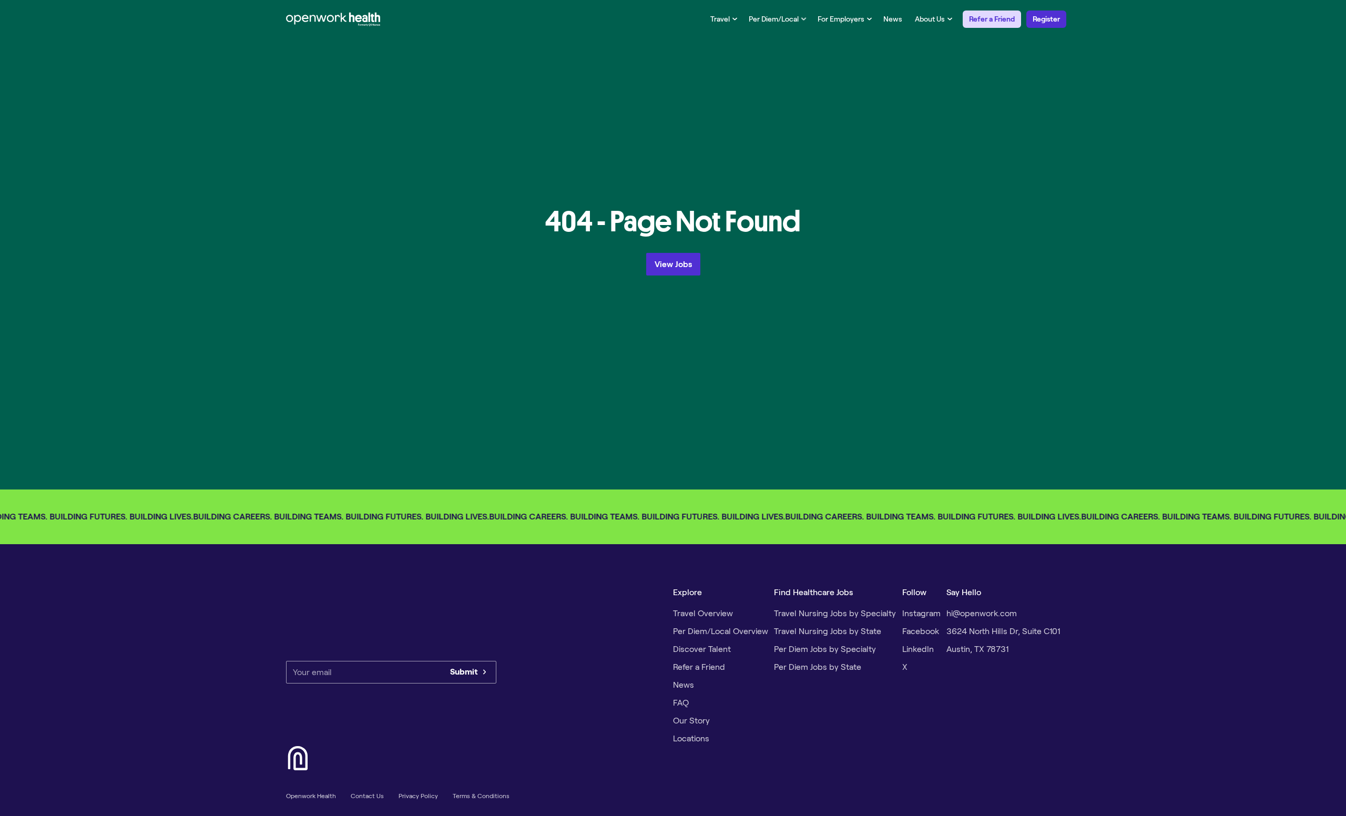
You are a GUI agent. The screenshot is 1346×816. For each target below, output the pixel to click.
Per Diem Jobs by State (817, 666)
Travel (720, 19)
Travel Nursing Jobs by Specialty (835, 613)
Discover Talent (702, 649)
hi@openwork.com (981, 613)
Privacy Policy (418, 795)
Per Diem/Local (774, 19)
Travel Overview (703, 613)
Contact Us (367, 795)
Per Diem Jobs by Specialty (825, 649)
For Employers (841, 19)
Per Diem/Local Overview (720, 631)
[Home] (333, 18)
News (892, 19)
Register (1046, 19)
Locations (691, 738)
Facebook (920, 631)
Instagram (921, 613)
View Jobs (673, 264)
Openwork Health (311, 795)
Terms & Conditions (481, 795)
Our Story (691, 720)
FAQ (681, 702)
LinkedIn (918, 649)
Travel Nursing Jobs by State (827, 631)
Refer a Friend (992, 19)
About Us (930, 19)
